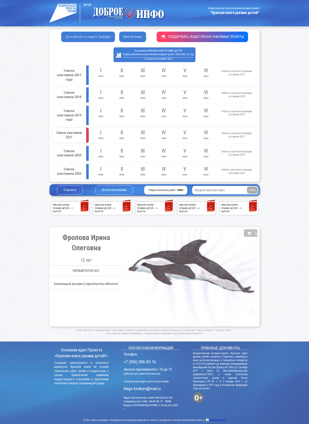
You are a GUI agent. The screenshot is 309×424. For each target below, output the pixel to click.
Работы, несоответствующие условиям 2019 (237, 113)
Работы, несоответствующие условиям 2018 (237, 95)
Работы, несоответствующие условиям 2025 (237, 171)
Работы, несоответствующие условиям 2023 (237, 153)
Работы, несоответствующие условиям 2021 (237, 135)
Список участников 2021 (69, 135)
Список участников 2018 (69, 95)
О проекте (69, 190)
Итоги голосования (114, 190)
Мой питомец (132, 37)
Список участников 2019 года (69, 115)
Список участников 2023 (69, 153)
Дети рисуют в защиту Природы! (88, 37)
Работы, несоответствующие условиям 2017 (237, 73)
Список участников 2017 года (69, 75)
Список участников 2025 (69, 171)
